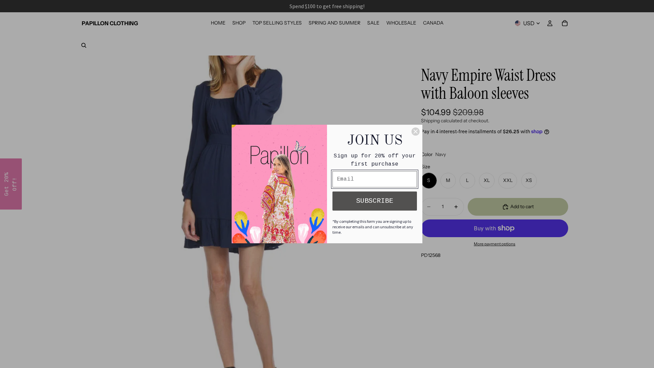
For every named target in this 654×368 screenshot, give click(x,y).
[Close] (415, 131)
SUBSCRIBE (374, 201)
